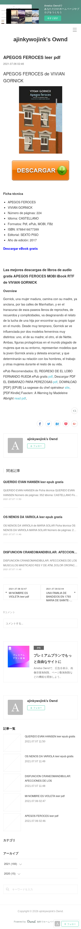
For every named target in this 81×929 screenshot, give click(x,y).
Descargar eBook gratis (20, 248)
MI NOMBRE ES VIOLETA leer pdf (45, 796)
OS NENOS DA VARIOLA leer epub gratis (32, 517)
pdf (50, 376)
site (67, 387)
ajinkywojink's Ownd (40, 39)
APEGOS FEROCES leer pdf (41, 816)
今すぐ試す (52, 18)
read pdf (20, 398)
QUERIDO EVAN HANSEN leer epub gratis (33, 482)
